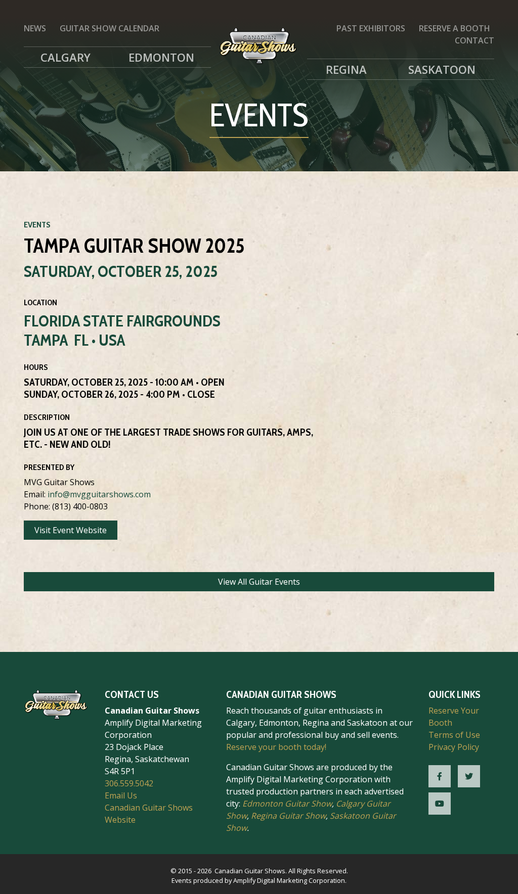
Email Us (121, 795)
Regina (346, 69)
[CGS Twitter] (469, 776)
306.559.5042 (129, 783)
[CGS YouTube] (439, 803)
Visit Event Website (70, 530)
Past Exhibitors (370, 28)
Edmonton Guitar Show (287, 803)
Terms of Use (454, 734)
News (35, 28)
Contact (474, 40)
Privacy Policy (453, 746)
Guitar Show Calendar (109, 28)
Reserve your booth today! (276, 746)
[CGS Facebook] (439, 776)
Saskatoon (442, 69)
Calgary (65, 57)
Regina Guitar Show (288, 815)
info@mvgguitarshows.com (99, 494)
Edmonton (161, 57)
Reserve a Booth (454, 28)
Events (37, 224)
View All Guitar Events (259, 581)
